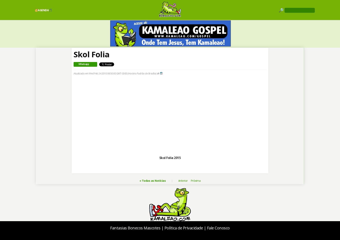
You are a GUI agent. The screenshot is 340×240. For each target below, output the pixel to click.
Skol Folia (91, 54)
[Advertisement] (170, 114)
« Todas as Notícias (153, 181)
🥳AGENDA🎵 (43, 10)
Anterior (183, 181)
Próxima (196, 181)
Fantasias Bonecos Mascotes (135, 228)
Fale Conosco (218, 228)
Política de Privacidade (183, 228)
